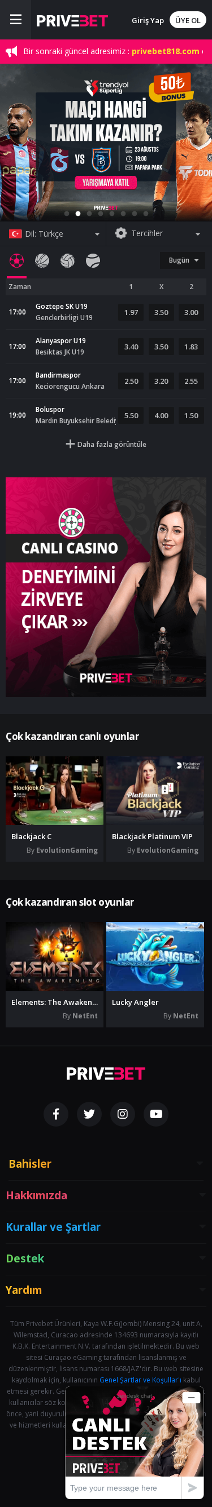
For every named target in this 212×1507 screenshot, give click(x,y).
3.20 (161, 381)
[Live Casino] (106, 587)
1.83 (191, 347)
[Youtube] (156, 1114)
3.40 (131, 347)
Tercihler (147, 233)
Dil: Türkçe (44, 233)
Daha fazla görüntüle (111, 444)
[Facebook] (56, 1114)
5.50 (131, 415)
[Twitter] (89, 1114)
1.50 (191, 415)
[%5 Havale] (106, 142)
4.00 (161, 415)
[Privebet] (106, 1073)
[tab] (17, 260)
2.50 (131, 381)
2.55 (191, 381)
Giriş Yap (148, 20)
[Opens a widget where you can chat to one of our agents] (134, 1442)
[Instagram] (122, 1114)
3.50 (161, 312)
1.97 (131, 312)
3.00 (191, 312)
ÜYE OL (188, 20)
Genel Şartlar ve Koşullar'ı (140, 1380)
